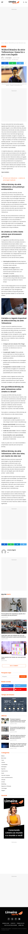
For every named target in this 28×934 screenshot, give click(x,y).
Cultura (4, 46)
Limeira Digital (8, 57)
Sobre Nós (21, 925)
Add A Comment (14, 665)
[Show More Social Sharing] (25, 63)
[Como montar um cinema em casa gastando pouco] (14, 648)
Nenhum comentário (7, 59)
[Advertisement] (14, 24)
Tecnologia (4, 788)
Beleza (2, 756)
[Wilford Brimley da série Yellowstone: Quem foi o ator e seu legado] (14, 74)
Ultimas (6, 42)
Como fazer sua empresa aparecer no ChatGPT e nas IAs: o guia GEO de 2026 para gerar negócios (18, 745)
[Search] (26, 2)
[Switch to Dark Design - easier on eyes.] (24, 2)
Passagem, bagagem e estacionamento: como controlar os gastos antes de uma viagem (18, 720)
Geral (2, 773)
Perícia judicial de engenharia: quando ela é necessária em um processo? (13, 614)
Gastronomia (4, 771)
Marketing (3, 784)
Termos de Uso (20, 923)
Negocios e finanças (6, 786)
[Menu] (2, 2)
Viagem (3, 790)
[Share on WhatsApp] (12, 63)
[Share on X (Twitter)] (20, 63)
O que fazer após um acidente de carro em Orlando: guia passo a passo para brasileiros (13, 636)
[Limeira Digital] (14, 2)
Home (2, 42)
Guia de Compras (5, 775)
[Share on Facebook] (5, 63)
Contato (13, 923)
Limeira (3, 782)
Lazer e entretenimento (7, 777)
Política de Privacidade (10, 925)
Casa (2, 760)
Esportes (3, 769)
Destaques (3, 766)
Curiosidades (4, 764)
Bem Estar (3, 758)
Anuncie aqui (5, 923)
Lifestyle (3, 779)
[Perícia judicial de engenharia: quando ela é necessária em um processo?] (14, 605)
